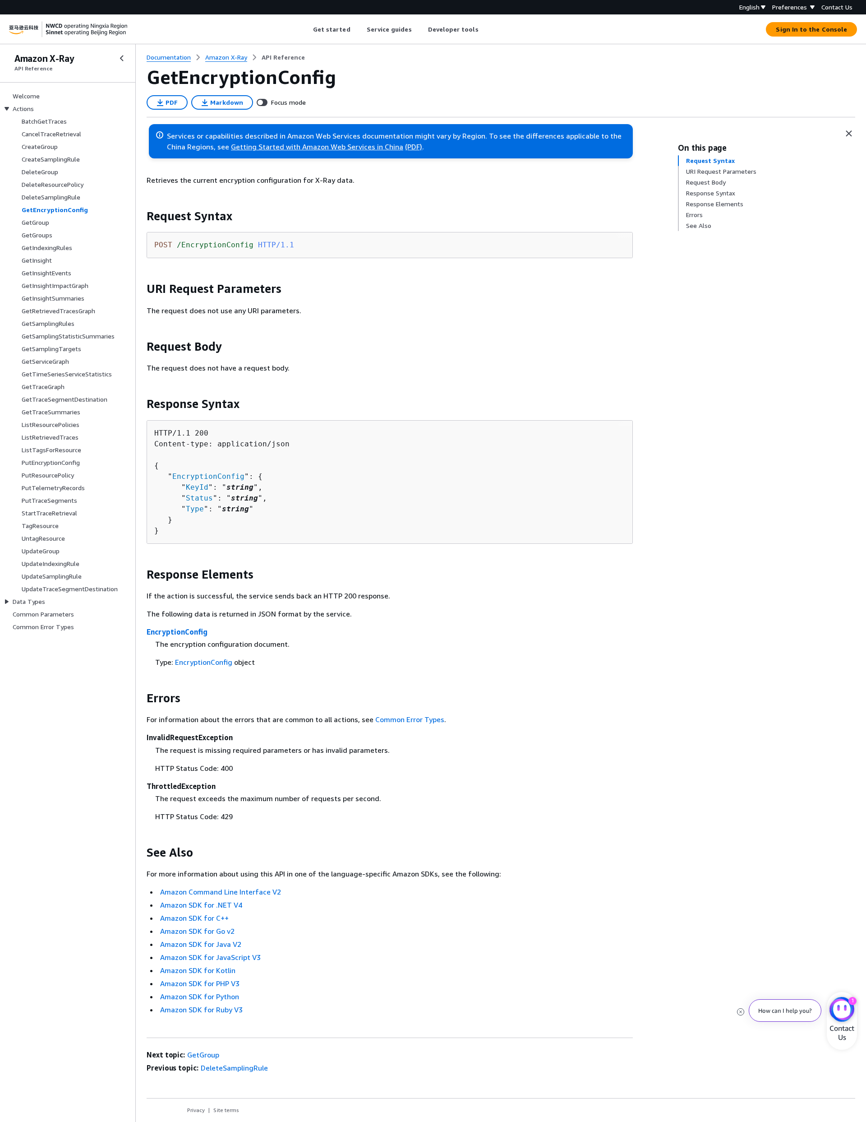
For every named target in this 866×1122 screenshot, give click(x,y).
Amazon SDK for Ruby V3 (201, 1009)
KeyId (197, 487)
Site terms (226, 1110)
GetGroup (203, 1054)
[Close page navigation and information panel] (849, 133)
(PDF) (413, 146)
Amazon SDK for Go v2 (197, 931)
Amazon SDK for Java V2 (200, 944)
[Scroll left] (306, 29)
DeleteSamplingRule (234, 1067)
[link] (283, 57)
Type (195, 509)
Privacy (196, 1110)
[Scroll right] (485, 29)
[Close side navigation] (121, 58)
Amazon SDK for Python (199, 996)
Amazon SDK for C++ (194, 918)
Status (199, 498)
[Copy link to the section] (139, 216)
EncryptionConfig (208, 476)
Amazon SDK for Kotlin (197, 970)
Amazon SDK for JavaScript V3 (210, 957)
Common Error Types (409, 719)
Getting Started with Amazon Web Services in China (317, 146)
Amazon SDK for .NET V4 (201, 904)
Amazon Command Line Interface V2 (220, 891)
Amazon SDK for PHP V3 (200, 983)
